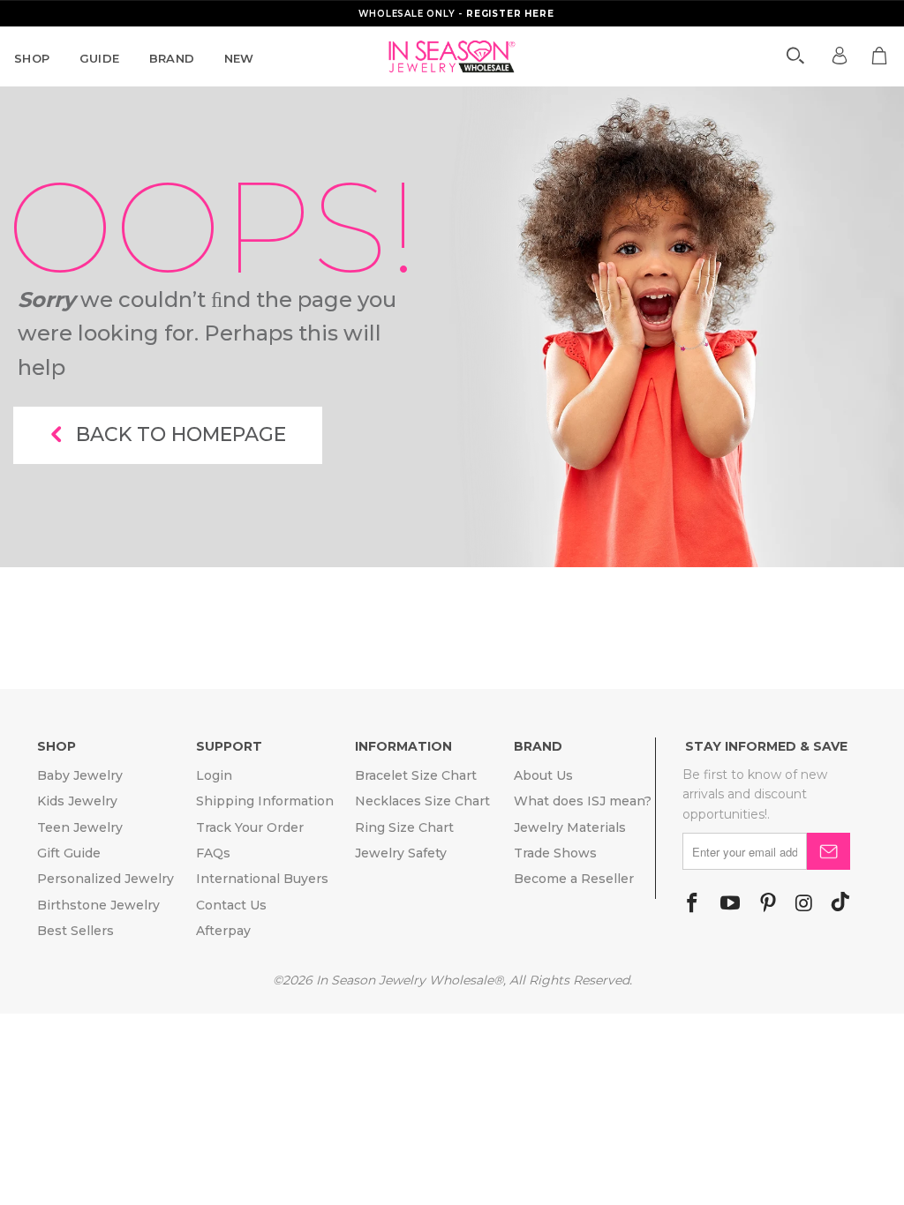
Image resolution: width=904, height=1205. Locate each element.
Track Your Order (250, 827)
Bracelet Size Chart (416, 775)
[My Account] (839, 55)
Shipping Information (265, 801)
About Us (543, 775)
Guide (99, 58)
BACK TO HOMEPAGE (181, 434)
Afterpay (223, 931)
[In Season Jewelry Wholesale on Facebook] (692, 904)
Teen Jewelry (80, 827)
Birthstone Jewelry (98, 905)
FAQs (213, 853)
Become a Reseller (574, 879)
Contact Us (231, 905)
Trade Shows (555, 853)
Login (214, 775)
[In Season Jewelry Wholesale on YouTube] (730, 904)
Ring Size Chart (404, 827)
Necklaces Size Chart (422, 801)
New (239, 58)
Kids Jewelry (77, 801)
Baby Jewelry (80, 775)
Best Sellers (75, 931)
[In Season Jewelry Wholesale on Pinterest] (768, 904)
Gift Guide (69, 853)
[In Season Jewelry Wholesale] (452, 56)
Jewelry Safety (401, 853)
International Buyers (262, 879)
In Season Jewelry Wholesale (404, 980)
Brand (172, 58)
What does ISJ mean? (583, 801)
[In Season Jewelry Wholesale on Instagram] (803, 904)
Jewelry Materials (570, 827)
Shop (32, 58)
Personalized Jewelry (105, 879)
